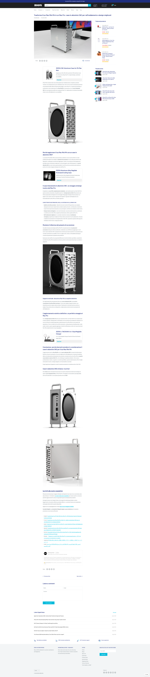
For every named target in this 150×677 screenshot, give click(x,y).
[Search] (89, 5)
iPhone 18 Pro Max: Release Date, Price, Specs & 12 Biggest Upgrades (109, 72)
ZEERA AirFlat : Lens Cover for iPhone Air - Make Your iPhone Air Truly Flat (108, 28)
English (36, 670)
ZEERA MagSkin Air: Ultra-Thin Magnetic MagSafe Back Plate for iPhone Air (108, 42)
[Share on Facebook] (40, 61)
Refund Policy (85, 659)
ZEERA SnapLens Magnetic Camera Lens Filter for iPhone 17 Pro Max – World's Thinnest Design (108, 55)
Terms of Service (85, 663)
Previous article (47, 576)
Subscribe (103, 654)
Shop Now (59, 79)
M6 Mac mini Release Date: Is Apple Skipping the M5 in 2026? (109, 85)
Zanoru (72, 9)
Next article (79, 576)
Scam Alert (84, 655)
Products (40, 9)
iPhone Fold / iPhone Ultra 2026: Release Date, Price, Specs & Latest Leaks (109, 78)
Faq (81, 9)
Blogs (83, 651)
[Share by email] (46, 61)
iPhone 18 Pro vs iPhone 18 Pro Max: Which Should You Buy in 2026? (109, 98)
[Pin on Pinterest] (42, 61)
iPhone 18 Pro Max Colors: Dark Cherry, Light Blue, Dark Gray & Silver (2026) (108, 91)
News (68, 9)
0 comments (87, 60)
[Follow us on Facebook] (104, 672)
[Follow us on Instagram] (108, 672)
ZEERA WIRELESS (105, 25)
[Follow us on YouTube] (113, 672)
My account (104, 5)
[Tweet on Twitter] (44, 61)
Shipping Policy (85, 661)
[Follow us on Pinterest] (111, 672)
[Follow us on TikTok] (115, 672)
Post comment (49, 602)
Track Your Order (55, 9)
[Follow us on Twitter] (106, 672)
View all (114, 612)
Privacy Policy (85, 657)
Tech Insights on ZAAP (86, 665)
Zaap (77, 9)
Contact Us (48, 9)
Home (35, 9)
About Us (63, 9)
